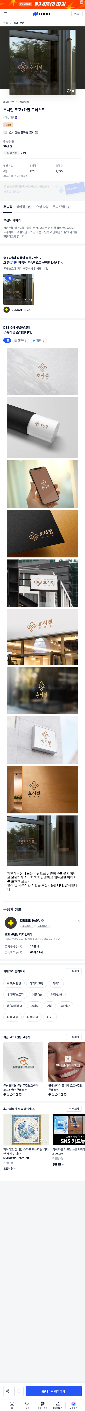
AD (81, 2)
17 (29, 207)
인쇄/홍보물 (43, 925)
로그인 (77, 14)
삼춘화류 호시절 (27, 132)
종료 (5, 22)
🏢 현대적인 (20, 340)
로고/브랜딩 (27, 925)
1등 (9, 278)
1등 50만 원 (11, 153)
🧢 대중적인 (38, 340)
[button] (54, 1391)
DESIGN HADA (21, 310)
